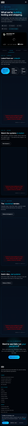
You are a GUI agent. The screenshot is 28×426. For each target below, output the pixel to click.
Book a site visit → (14, 357)
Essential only (13, 422)
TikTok (20, 25)
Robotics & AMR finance (6, 382)
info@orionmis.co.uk (5, 408)
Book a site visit (4, 412)
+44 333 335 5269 (5, 406)
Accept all (5, 422)
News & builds (4, 392)
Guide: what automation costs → (5, 71)
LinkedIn (5, 25)
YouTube (5, 28)
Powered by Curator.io (20, 122)
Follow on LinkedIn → (23, 71)
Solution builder (4, 396)
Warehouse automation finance (7, 377)
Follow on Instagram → (8, 214)
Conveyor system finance (6, 379)
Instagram (12, 25)
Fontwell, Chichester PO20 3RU (7, 410)
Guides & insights (14, 28)
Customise (21, 422)
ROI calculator (4, 384)
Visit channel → (6, 143)
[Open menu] (25, 2)
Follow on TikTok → (7, 283)
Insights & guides (4, 398)
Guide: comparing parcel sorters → (14, 71)
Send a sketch (4, 394)
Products (3, 390)
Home (2, 389)
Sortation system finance (6, 380)
